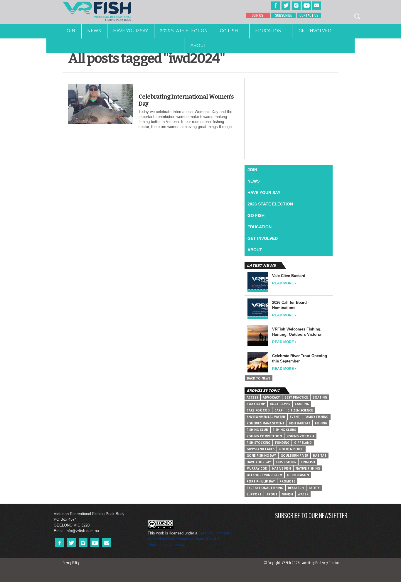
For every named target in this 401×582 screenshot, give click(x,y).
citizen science (300, 410)
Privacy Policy (71, 562)
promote (287, 481)
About (198, 45)
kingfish (308, 462)
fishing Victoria (300, 436)
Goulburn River (294, 455)
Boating (320, 397)
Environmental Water (266, 417)
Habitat (319, 455)
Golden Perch (291, 449)
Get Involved (315, 30)
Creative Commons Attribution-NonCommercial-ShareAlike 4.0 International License (189, 539)
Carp (278, 410)
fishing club (257, 430)
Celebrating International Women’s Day (186, 100)
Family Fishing (316, 417)
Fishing (321, 423)
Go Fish (229, 30)
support (254, 494)
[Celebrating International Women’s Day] (100, 123)
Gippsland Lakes (260, 449)
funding (282, 443)
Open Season (298, 475)
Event (295, 417)
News (94, 30)
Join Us (257, 15)
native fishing (308, 468)
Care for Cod (258, 410)
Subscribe (283, 15)
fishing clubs (284, 430)
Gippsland (303, 443)
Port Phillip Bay (261, 481)
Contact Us (309, 15)
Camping (302, 404)
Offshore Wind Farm (264, 475)
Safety (314, 488)
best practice (296, 397)
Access (252, 397)
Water (303, 494)
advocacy (271, 397)
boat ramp (256, 404)
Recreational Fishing (265, 488)
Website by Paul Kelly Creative (320, 562)
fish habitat (299, 423)
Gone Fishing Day (261, 455)
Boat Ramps (280, 404)
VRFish (287, 494)
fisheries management (265, 423)
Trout (271, 494)
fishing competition (264, 436)
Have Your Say (130, 30)
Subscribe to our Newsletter (311, 515)
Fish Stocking (258, 443)
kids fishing (286, 462)
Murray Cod (257, 468)
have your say (259, 462)
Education (268, 30)
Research (296, 488)
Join (70, 30)
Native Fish (281, 468)
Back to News (258, 378)
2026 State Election (184, 30)
